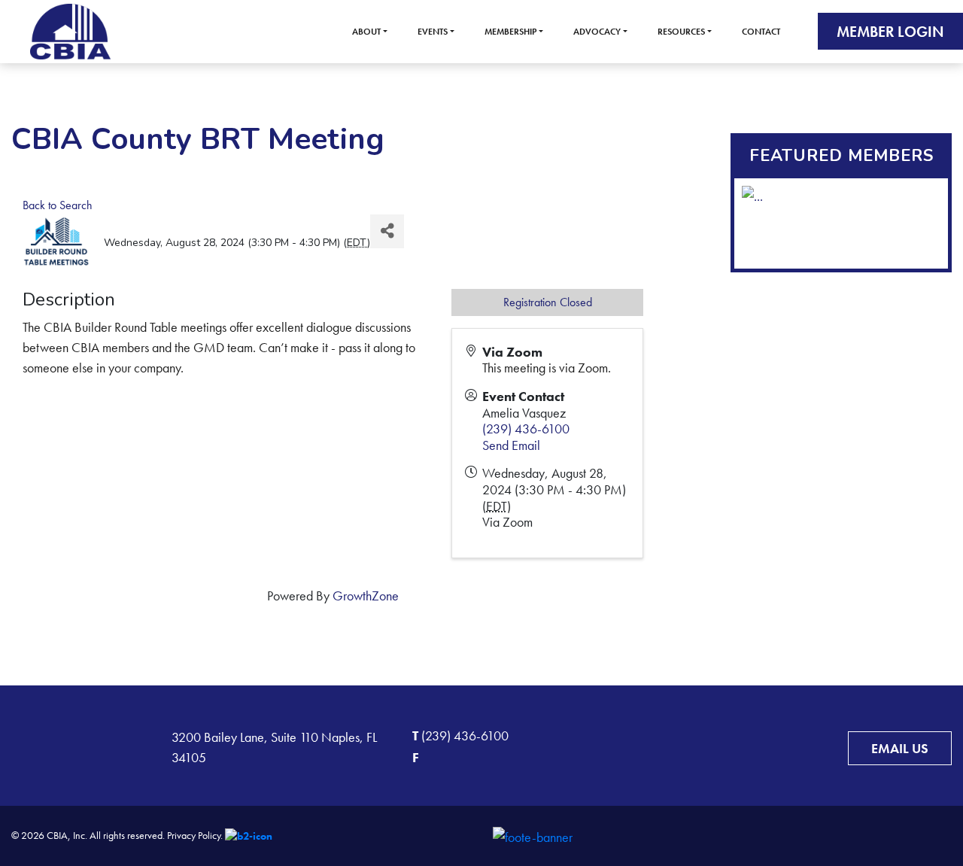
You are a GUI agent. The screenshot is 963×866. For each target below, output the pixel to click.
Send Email (511, 445)
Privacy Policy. (195, 835)
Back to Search (58, 205)
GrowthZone (366, 595)
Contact (761, 32)
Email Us (899, 748)
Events (433, 32)
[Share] (387, 231)
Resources (681, 32)
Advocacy (597, 32)
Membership (510, 32)
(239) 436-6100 (526, 428)
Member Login (890, 31)
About (366, 32)
